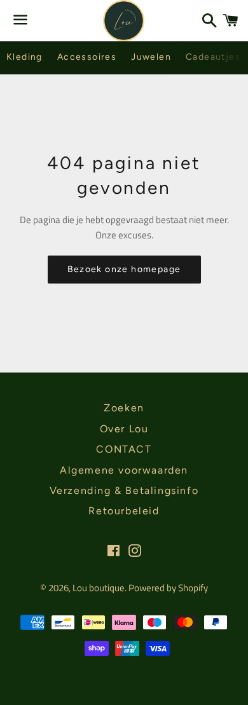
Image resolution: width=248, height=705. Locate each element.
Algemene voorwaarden (124, 470)
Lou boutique (98, 587)
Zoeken (124, 408)
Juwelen (151, 56)
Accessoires (86, 56)
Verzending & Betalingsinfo (124, 490)
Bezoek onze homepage (124, 269)
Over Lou (124, 429)
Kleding (24, 56)
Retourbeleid (123, 511)
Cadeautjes (213, 56)
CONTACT (123, 449)
